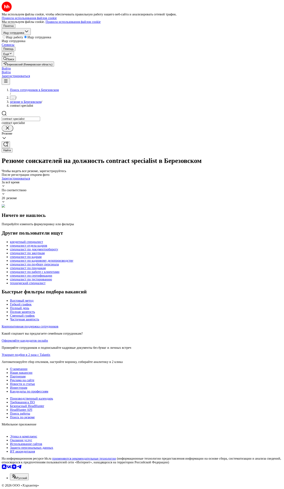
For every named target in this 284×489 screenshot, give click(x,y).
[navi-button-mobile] (6, 81)
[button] (6, 68)
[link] (9, 58)
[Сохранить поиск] (6, 144)
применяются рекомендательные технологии (84, 458)
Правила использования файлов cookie (73, 22)
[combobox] (21, 119)
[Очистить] (7, 128)
